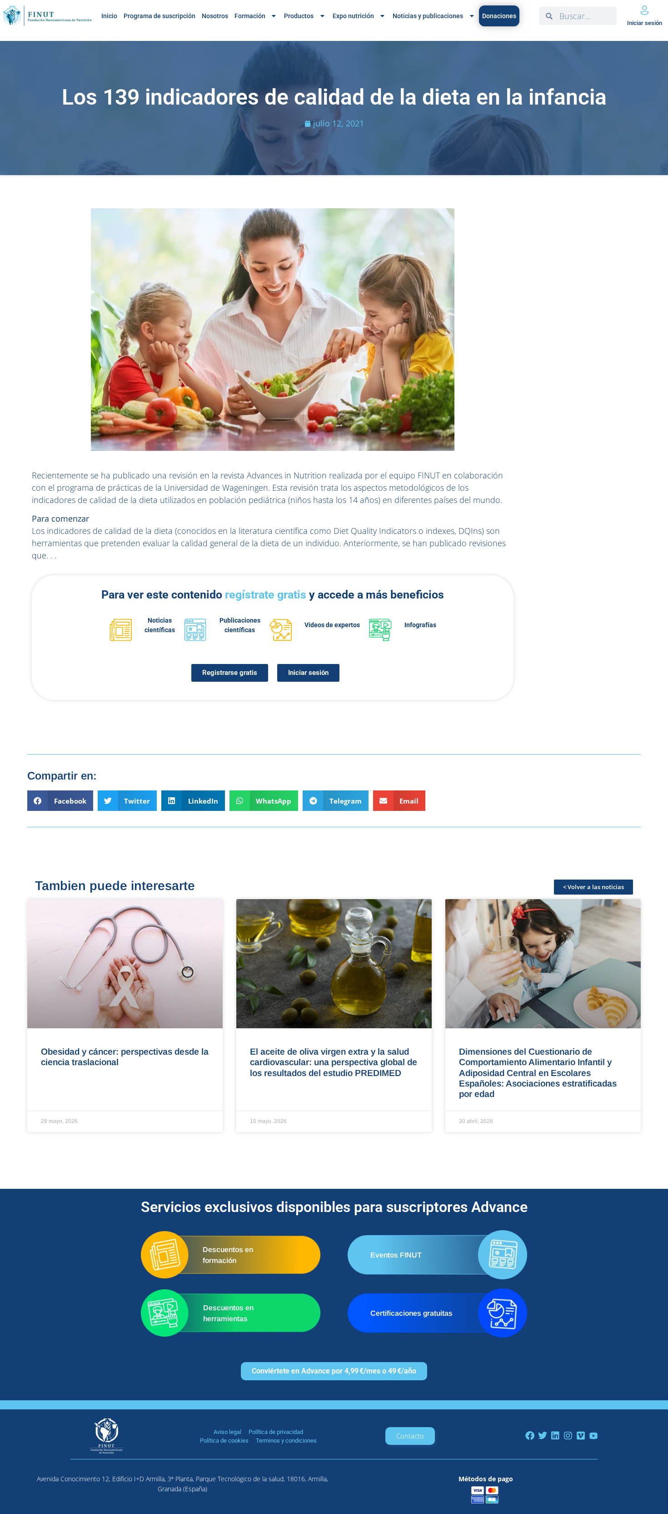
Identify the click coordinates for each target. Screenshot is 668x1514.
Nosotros (215, 16)
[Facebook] (529, 1435)
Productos (299, 16)
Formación (249, 16)
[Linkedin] (555, 1435)
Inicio (109, 16)
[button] (60, 800)
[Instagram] (568, 1435)
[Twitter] (542, 1435)
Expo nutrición (353, 16)
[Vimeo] (580, 1435)
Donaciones (499, 16)
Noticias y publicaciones (428, 16)
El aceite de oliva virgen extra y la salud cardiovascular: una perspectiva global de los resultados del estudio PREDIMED (333, 1061)
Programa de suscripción (159, 16)
